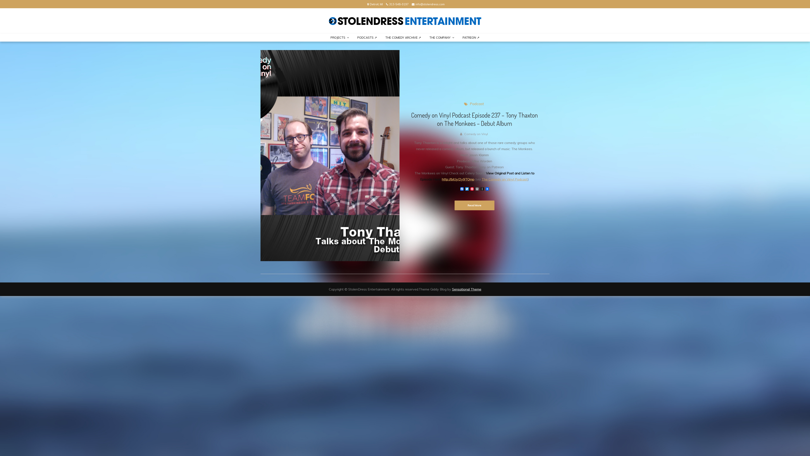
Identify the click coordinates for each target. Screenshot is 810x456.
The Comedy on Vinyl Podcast (505, 179)
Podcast (477, 103)
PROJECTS (338, 37)
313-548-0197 (399, 4)
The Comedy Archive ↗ (403, 37)
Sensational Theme (466, 289)
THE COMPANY (440, 37)
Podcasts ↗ (367, 37)
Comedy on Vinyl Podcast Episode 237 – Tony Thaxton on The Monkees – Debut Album (474, 119)
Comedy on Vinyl (476, 134)
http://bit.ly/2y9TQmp (458, 179)
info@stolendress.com (430, 4)
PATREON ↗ (471, 37)
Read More (474, 205)
